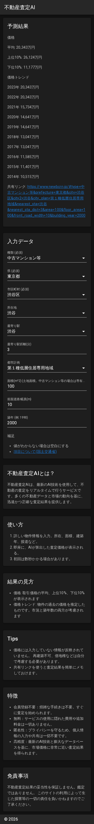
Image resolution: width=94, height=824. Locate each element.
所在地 (12, 307)
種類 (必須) (15, 252)
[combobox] (47, 276)
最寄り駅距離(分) (19, 344)
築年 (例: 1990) (17, 417)
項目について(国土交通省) (35, 451)
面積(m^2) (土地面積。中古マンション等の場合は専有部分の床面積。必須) (46, 381)
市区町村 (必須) (18, 289)
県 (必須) (13, 271)
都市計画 (13, 362)
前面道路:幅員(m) (19, 399)
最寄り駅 (13, 326)
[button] (47, 258)
